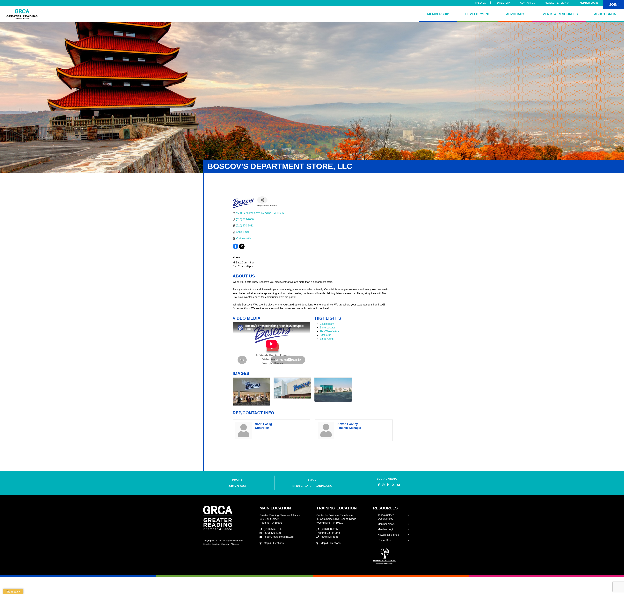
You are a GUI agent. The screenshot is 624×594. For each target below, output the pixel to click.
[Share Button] (262, 200)
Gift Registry (327, 323)
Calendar (481, 2)
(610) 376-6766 (237, 486)
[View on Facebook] (235, 248)
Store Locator (327, 327)
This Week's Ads (329, 331)
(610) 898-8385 (329, 536)
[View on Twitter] (242, 248)
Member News (386, 524)
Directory (503, 2)
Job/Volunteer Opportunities (386, 517)
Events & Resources (559, 14)
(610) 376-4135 (273, 532)
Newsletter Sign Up (557, 2)
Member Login (589, 2)
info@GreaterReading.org (279, 536)
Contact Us (527, 2)
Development (477, 14)
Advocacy (515, 14)
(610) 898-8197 (329, 529)
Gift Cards (325, 335)
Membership (438, 14)
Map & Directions (274, 543)
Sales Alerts (327, 338)
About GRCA (605, 14)
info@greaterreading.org (312, 486)
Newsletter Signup (388, 534)
